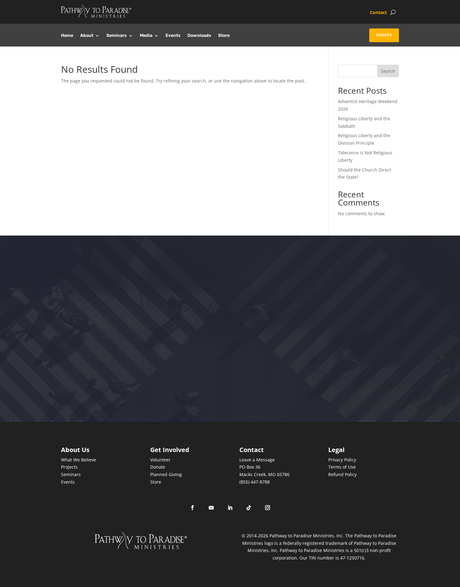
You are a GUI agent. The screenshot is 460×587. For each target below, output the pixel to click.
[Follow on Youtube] (211, 508)
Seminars (116, 35)
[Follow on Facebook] (192, 508)
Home (67, 35)
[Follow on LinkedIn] (230, 508)
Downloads (199, 35)
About (86, 35)
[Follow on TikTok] (249, 508)
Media (146, 35)
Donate (384, 35)
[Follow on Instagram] (268, 508)
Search (388, 71)
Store (224, 35)
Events (173, 35)
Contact (378, 12)
